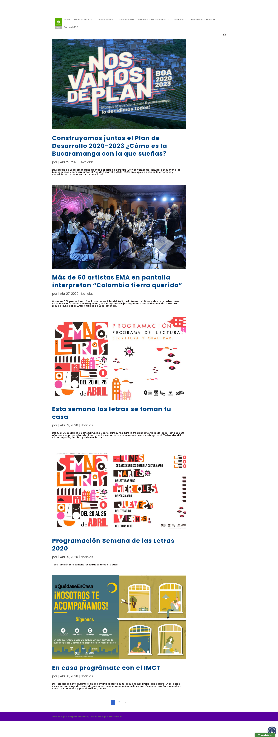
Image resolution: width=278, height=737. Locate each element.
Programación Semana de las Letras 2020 (113, 545)
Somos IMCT (71, 27)
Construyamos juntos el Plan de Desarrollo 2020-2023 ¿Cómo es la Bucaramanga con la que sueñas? (109, 146)
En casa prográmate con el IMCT (106, 668)
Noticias (87, 162)
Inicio (67, 19)
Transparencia (125, 19)
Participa (179, 19)
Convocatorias (105, 19)
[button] (272, 731)
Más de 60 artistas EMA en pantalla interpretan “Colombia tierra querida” (117, 281)
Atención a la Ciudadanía (152, 19)
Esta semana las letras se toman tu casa (111, 413)
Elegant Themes (78, 716)
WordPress (115, 716)
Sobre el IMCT (81, 19)
